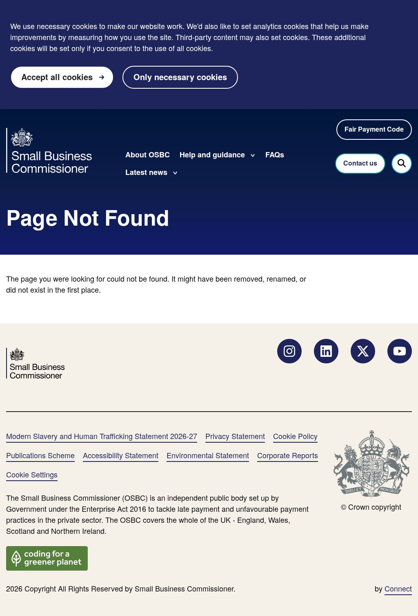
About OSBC (147, 154)
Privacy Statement (235, 435)
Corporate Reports (287, 455)
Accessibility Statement (120, 455)
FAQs (274, 154)
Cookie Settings (32, 474)
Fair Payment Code (374, 129)
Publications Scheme (40, 455)
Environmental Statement (208, 455)
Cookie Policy (295, 435)
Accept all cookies (57, 77)
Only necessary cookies (180, 77)
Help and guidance (212, 154)
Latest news (146, 172)
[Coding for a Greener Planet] (47, 557)
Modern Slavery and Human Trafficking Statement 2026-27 (101, 435)
